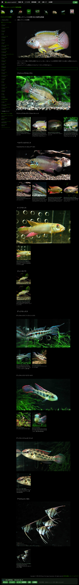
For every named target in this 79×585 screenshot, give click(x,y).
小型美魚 (29, 13)
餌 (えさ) (5, 582)
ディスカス (12, 13)
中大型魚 (63, 13)
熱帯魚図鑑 (34, 2)
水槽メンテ (44, 2)
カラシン (20, 13)
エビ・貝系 (72, 13)
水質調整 (35, 582)
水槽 (29, 582)
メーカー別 (27, 2)
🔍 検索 (75, 2)
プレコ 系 (46, 13)
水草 (39, 2)
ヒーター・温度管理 (21, 582)
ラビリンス (38, 13)
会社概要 (50, 2)
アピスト (3, 13)
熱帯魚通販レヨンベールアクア (70, 576)
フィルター (12, 582)
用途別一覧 (20, 2)
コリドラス (55, 13)
